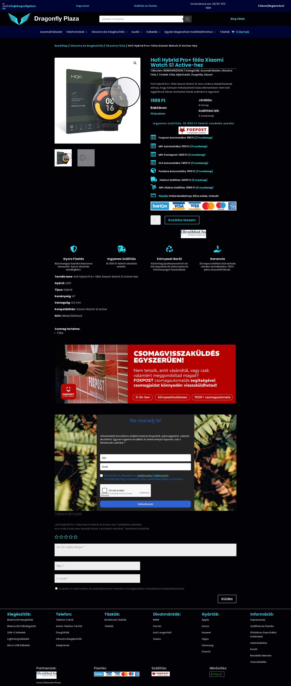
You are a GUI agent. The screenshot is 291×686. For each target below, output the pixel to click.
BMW (156, 619)
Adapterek (62, 645)
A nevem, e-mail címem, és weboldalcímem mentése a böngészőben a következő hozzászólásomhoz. (122, 588)
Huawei (206, 632)
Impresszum (257, 619)
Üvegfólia (197, 74)
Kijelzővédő (183, 74)
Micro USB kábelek (18, 645)
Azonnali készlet (51, 32)
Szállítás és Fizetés (145, 6)
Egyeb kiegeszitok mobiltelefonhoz (189, 32)
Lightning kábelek (18, 639)
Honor (205, 626)
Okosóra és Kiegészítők (107, 32)
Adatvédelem (258, 643)
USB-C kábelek (16, 632)
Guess (157, 639)
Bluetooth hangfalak (20, 619)
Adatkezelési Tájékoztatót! (153, 475)
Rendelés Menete (260, 655)
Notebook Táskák (115, 619)
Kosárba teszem (182, 220)
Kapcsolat (82, 6)
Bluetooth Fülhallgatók (21, 626)
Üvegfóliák (62, 632)
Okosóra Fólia (115, 45)
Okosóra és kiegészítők (86, 45)
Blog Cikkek (238, 19)
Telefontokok (75, 32)
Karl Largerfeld (162, 632)
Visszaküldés (258, 662)
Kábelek (151, 32)
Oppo (205, 639)
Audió (135, 32)
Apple (205, 619)
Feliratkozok (145, 504)
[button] (135, 63)
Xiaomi (208, 74)
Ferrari (157, 626)
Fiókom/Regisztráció (271, 6)
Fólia (172, 74)
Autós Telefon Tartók (69, 626)
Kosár (253, 649)
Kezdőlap (61, 45)
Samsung (207, 645)
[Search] (187, 19)
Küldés (227, 599)
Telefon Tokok (64, 619)
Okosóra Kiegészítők (69, 639)
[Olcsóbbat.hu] (193, 233)
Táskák (225, 32)
